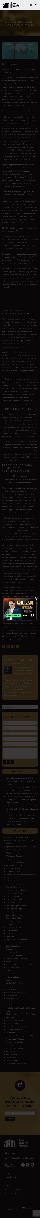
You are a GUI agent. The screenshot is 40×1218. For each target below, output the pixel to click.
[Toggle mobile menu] (36, 5)
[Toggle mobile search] (31, 5)
